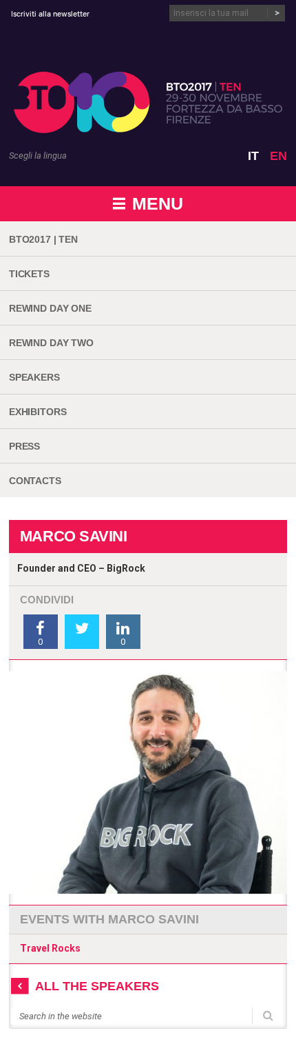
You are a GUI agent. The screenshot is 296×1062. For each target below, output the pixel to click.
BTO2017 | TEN (43, 239)
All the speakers (97, 986)
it (253, 156)
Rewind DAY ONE (50, 308)
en (278, 156)
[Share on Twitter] (82, 631)
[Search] (268, 1014)
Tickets (29, 273)
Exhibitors (38, 411)
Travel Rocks (50, 948)
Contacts (35, 480)
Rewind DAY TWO (51, 342)
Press (24, 446)
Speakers (34, 377)
